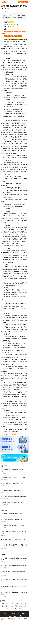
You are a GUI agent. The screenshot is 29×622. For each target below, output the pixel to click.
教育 (7, 606)
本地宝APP (23, 613)
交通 (25, 603)
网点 (20, 606)
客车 (7, 608)
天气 (20, 608)
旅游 (7, 603)
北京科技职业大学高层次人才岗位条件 (13, 36)
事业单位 (8, 434)
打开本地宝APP (22, 2)
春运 (12, 606)
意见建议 (13, 613)
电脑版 (8, 613)
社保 (3, 606)
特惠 (20, 603)
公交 (3, 608)
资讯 (3, 603)
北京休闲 (16, 604)
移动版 (4, 613)
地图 (12, 608)
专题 (16, 606)
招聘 (3, 434)
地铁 (16, 608)
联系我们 (18, 613)
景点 (25, 606)
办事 (12, 603)
